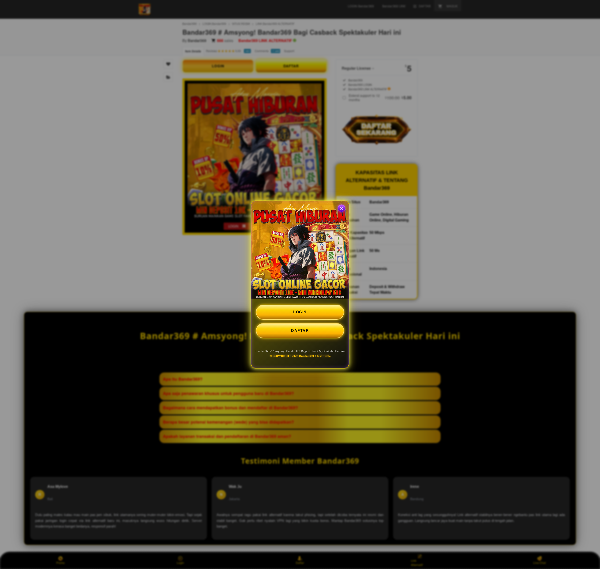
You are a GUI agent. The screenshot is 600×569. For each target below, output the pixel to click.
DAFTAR (300, 331)
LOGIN (300, 312)
